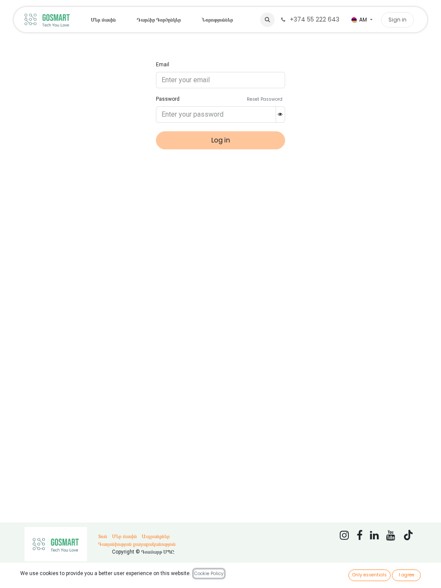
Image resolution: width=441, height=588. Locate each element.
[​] (416, 15)
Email (162, 65)
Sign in (397, 19)
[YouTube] (391, 535)
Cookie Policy (209, 573)
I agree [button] (406, 575)
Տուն (102, 536)
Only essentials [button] (369, 575)
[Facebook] (359, 535)
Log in (220, 140)
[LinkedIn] (374, 535)
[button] (267, 19)
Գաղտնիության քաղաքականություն (137, 544)
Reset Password (265, 99)
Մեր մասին (124, 536)
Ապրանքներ (156, 536)
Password (168, 99)
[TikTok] (408, 535)
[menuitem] (103, 19)
